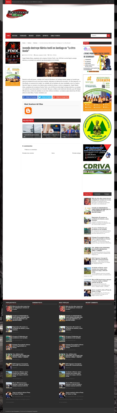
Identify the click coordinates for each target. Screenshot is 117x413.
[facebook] (106, 2)
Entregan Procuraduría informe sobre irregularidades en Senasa (21, 346)
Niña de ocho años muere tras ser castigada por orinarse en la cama (20, 308)
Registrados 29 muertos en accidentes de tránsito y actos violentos (20, 328)
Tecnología (23, 36)
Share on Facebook (31, 97)
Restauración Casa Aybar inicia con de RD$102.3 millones (27, 2)
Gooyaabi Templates (32, 411)
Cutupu (38, 36)
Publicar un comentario (31, 149)
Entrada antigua (76, 153)
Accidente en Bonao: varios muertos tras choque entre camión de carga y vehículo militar (20, 374)
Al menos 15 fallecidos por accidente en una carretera (20, 337)
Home (8, 36)
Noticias (14, 36)
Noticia (50, 55)
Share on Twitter (46, 97)
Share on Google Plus (62, 97)
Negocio (31, 36)
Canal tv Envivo (55, 36)
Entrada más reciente (28, 153)
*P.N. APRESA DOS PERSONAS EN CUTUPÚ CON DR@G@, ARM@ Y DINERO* (20, 356)
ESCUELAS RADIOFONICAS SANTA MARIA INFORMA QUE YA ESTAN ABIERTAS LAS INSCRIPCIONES (20, 318)
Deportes (45, 36)
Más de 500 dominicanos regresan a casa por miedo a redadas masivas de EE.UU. (20, 384)
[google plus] (110, 2)
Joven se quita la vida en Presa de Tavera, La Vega (21, 393)
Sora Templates (15, 411)
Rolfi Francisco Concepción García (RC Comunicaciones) (20, 364)
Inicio (53, 153)
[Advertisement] (78, 20)
